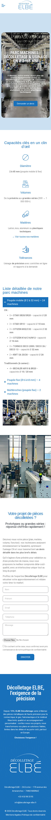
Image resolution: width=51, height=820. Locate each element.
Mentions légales (13, 815)
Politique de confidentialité (33, 815)
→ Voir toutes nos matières (25, 236)
